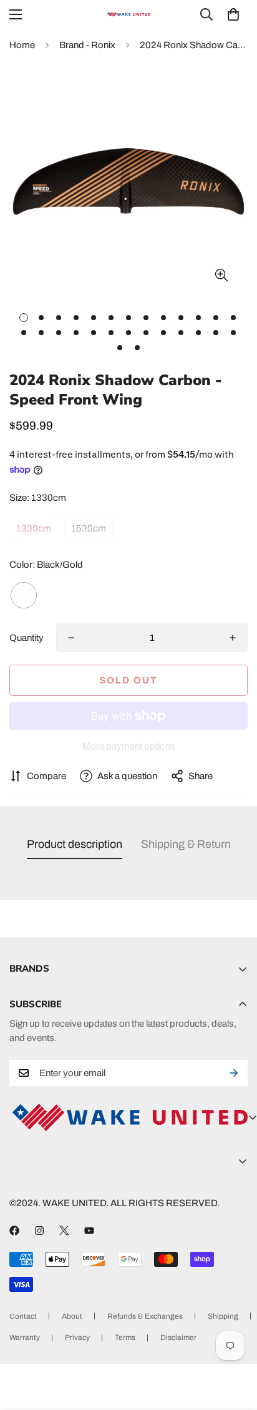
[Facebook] (14, 1231)
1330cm (33, 528)
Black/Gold (23, 595)
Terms (125, 1337)
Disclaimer (178, 1337)
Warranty (24, 1337)
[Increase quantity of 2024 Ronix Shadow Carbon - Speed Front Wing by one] (232, 638)
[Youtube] (89, 1231)
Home (22, 45)
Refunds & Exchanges (145, 1316)
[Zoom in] (221, 275)
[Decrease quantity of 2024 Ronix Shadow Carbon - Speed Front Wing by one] (71, 638)
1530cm (88, 528)
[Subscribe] (234, 1073)
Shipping (223, 1316)
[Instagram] (39, 1231)
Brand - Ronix (87, 45)
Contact (23, 1316)
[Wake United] (128, 15)
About (72, 1316)
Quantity (26, 638)
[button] (233, 14)
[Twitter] (64, 1231)
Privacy (77, 1337)
